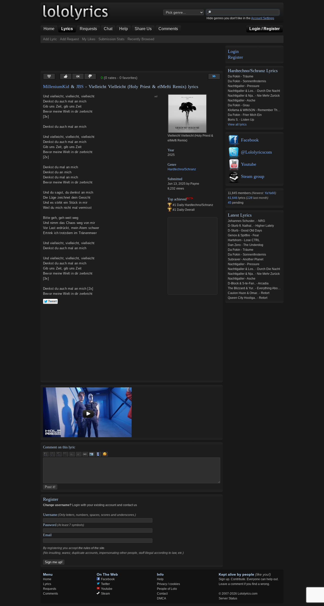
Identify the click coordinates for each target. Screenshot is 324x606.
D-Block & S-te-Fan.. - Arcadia (248, 283)
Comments (50, 593)
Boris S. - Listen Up (241, 119)
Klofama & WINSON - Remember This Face (257, 110)
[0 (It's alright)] (78, 76)
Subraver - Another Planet (245, 259)
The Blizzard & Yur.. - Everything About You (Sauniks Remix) (269, 288)
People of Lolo (167, 589)
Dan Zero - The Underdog (245, 245)
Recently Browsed (141, 39)
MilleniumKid (56, 86)
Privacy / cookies (168, 584)
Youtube (248, 164)
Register (235, 57)
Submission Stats (111, 39)
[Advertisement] (132, 57)
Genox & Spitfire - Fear (243, 235)
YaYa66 (270, 193)
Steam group (252, 176)
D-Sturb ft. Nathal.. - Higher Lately (251, 225)
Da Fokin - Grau (239, 105)
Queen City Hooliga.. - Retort (247, 298)
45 (230, 202)
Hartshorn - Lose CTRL (244, 240)
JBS (80, 86)
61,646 (233, 198)
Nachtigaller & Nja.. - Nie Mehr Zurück (254, 95)
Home (47, 579)
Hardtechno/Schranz (182, 169)
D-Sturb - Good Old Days (245, 230)
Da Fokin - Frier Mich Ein (245, 115)
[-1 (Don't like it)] (90, 76)
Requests (49, 589)
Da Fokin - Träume (240, 76)
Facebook (250, 139)
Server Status (228, 598)
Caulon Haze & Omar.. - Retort (248, 293)
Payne (194, 183)
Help (160, 579)
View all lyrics (237, 124)
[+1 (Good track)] (66, 76)
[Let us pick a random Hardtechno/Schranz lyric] (214, 76)
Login (233, 51)
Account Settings (262, 18)
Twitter (105, 584)
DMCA (161, 598)
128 (249, 198)
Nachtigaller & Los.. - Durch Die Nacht (254, 91)
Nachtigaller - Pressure (243, 86)
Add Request (69, 39)
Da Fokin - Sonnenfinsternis (247, 81)
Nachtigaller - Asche (241, 100)
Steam (105, 593)
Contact (162, 593)
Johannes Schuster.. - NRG (246, 221)
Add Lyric (50, 39)
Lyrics (47, 584)
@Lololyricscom (256, 152)
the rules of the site (91, 548)
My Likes (88, 39)
